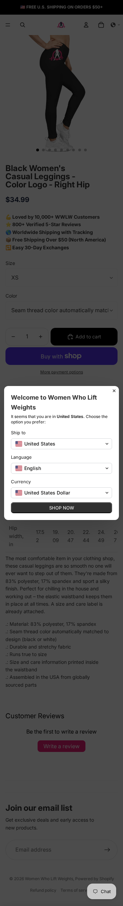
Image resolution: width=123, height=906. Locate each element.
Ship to (18, 432)
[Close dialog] (114, 390)
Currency (21, 481)
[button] (61, 443)
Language (21, 457)
